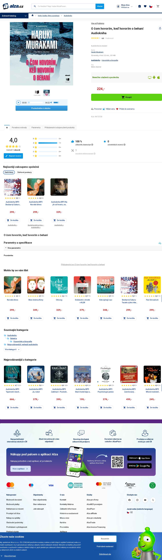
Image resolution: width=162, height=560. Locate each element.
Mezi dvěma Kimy (35, 300)
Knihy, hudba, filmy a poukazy (48, 16)
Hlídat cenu (110, 109)
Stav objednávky (40, 500)
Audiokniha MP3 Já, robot (36, 390)
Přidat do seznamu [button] (127, 109)
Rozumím (105, 539)
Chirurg (59, 300)
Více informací (10, 556)
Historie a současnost (69, 513)
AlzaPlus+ (91, 509)
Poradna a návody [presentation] (19, 128)
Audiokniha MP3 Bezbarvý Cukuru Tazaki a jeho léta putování (12, 203)
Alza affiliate (92, 513)
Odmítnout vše (105, 554)
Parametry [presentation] (36, 128)
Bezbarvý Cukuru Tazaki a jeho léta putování (129, 301)
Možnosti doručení (14, 500)
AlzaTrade (91, 523)
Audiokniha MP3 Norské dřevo (36, 203)
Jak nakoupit (38, 509)
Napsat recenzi (15, 156)
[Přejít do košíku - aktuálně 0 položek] (157, 6)
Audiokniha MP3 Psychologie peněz (106, 390)
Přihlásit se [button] (125, 7)
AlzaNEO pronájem (94, 504)
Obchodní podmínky (14, 523)
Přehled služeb (12, 532)
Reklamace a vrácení (15, 509)
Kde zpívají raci (105, 300)
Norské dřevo (12, 300)
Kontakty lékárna (67, 504)
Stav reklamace (39, 504)
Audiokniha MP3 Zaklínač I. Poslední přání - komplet (59, 390)
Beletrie (13, 338)
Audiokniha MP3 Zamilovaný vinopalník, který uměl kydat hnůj (129, 390)
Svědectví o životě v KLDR (82, 301)
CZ (131, 512)
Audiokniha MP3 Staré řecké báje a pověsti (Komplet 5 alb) (82, 390)
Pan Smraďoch (152, 300)
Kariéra (63, 523)
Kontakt (63, 500)
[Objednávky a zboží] (139, 6)
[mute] (51, 102)
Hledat (100, 6)
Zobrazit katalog (9, 16)
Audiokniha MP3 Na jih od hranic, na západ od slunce (59, 203)
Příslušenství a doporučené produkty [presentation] (60, 128)
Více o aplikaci (19, 469)
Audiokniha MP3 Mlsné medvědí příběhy (152, 390)
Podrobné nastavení (105, 546)
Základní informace (68, 509)
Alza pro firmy (92, 500)
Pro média (64, 527)
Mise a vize (64, 518)
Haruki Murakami (97, 52)
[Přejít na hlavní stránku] (13, 6)
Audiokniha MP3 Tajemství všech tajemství (12, 390)
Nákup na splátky (13, 518)
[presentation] (7, 127)
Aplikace (63, 532)
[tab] (7, 127)
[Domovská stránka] (33, 15)
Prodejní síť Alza (13, 513)
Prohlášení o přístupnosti (16, 527)
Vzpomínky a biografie (110, 60)
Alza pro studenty (94, 518)
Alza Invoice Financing (96, 527)
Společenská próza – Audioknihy (36, 226)
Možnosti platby (12, 504)
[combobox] (64, 6)
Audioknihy (68, 16)
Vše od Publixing (97, 23)
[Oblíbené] (145, 6)
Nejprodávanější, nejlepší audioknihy (22, 345)
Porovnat (98, 109)
